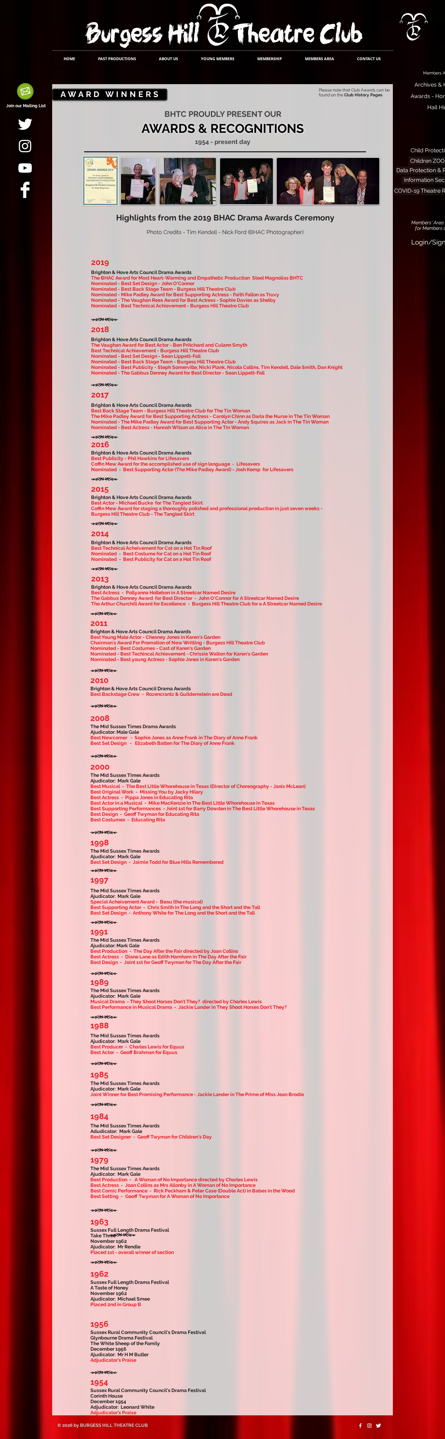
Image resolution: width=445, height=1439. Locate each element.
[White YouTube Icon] (25, 168)
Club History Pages (363, 95)
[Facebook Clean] (25, 190)
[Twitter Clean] (25, 124)
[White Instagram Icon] (25, 146)
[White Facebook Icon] (360, 1426)
